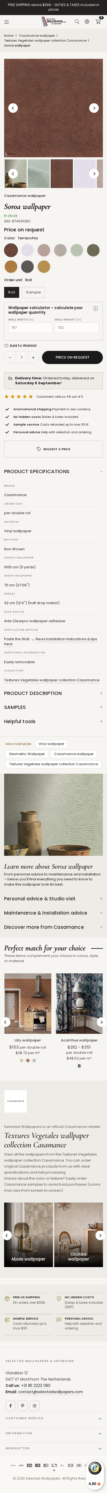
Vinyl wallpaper (51, 743)
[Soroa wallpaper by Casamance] (39, 173)
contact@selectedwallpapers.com (50, 1392)
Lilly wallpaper (28, 1040)
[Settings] (87, 22)
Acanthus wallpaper (79, 1040)
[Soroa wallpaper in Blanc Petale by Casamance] (85, 173)
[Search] (77, 22)
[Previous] (13, 108)
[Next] (94, 108)
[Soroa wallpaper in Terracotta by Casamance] (61, 173)
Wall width (21, 319)
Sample (33, 292)
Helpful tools (19, 721)
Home (8, 36)
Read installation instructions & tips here (50, 641)
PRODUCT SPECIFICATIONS (36, 471)
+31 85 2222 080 (35, 1385)
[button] (98, 22)
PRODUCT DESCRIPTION (33, 693)
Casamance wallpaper (37, 36)
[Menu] (7, 22)
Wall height (68, 319)
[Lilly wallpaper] (27, 1003)
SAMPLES (15, 707)
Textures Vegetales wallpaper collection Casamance (45, 41)
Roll (11, 292)
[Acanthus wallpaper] (79, 1003)
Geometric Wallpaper (27, 754)
